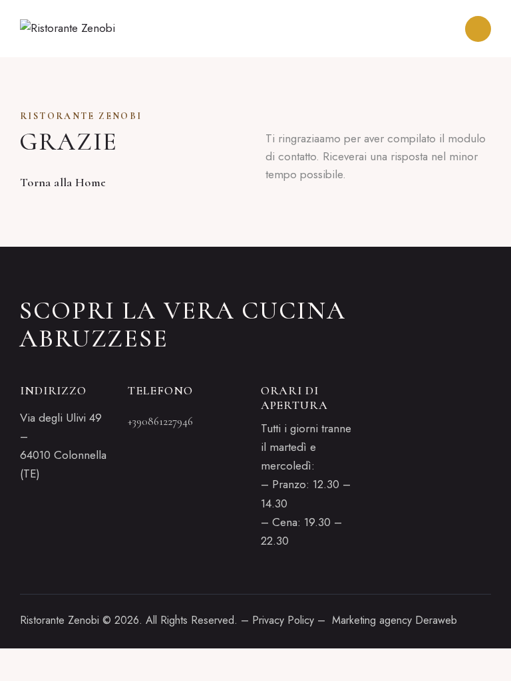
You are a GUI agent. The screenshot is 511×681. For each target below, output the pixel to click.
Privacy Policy (283, 620)
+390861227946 (160, 421)
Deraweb (436, 620)
